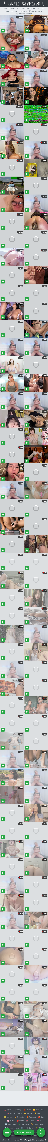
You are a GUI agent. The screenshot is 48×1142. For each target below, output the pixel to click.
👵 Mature (28, 1113)
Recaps (27, 1140)
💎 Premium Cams (11, 1128)
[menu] (7, 1132)
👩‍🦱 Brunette (19, 1117)
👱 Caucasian (38, 1110)
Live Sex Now (24, 1132)
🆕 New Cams (10, 1124)
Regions (16, 1140)
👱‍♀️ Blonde (8, 1117)
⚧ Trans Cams (37, 1124)
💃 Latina (27, 1110)
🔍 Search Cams (37, 1135)
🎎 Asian (7, 1110)
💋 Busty (20, 1121)
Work (22, 1140)
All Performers (36, 1140)
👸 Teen (38, 1113)
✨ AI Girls (40, 1128)
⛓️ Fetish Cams (27, 1128)
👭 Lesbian (30, 1121)
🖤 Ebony (17, 1110)
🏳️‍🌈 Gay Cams (23, 1124)
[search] (40, 1132)
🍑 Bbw (41, 1117)
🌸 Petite (10, 1121)
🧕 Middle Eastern (14, 1113)
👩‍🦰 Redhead (31, 1117)
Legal (44, 1140)
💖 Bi (39, 1121)
